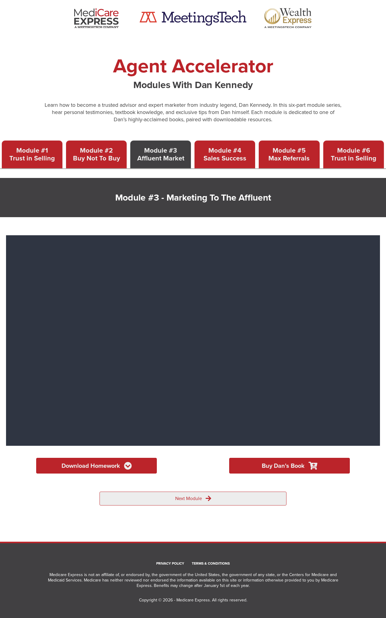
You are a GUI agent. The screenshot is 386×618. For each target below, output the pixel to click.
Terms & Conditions (211, 563)
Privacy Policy (170, 563)
